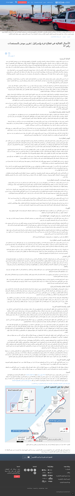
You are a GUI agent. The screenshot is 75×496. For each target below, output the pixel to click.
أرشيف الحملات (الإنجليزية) (64, 479)
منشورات (64, 36)
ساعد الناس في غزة (22, 2)
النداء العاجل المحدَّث (30, 374)
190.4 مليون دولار (41, 374)
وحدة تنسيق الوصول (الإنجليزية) (63, 475)
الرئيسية (68, 36)
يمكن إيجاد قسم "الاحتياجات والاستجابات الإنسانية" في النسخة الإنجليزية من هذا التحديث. (50, 383)
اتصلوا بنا (46, 488)
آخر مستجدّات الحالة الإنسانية (56, 36)
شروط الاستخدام (29, 488)
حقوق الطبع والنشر (41, 488)
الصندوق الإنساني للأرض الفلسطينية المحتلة (21, 380)
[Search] (16, 2)
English (11, 2)
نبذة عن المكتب (50, 2)
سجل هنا (25, 457)
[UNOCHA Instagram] (28, 470)
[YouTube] (35, 473)
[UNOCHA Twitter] (31, 470)
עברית (7, 2)
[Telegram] (25, 470)
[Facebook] (35, 470)
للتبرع (17, 476)
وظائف (68, 472)
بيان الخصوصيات (35, 488)
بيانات (32, 2)
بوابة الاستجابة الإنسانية (65, 482)
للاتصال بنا (68, 469)
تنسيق (44, 2)
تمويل (28, 2)
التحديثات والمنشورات (38, 2)
